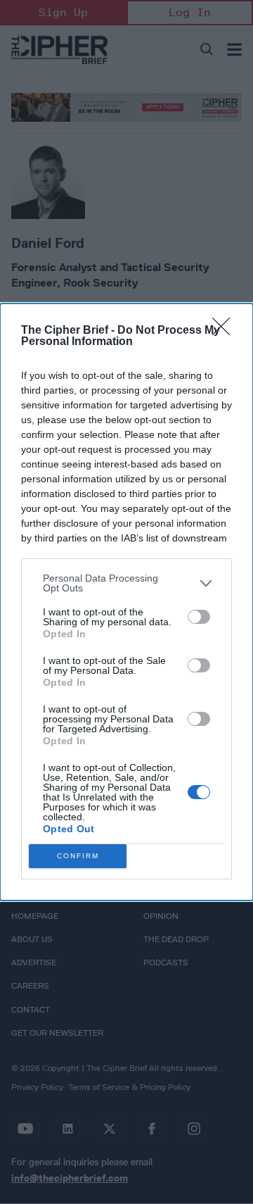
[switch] (199, 617)
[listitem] (126, 583)
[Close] (225, 331)
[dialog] (126, 602)
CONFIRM (78, 856)
